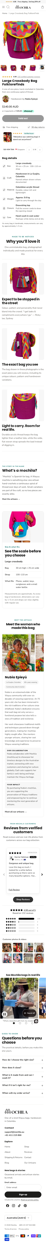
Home (4, 13)
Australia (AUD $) (16, 1217)
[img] (15, 853)
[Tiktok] (19, 1206)
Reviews (28, 1152)
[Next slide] (42, 874)
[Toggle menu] (3, 7)
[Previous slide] (4, 874)
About (7, 1152)
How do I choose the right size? (18, 1059)
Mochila (14, 1225)
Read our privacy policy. (30, 1200)
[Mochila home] (16, 1111)
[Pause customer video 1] (4, 1014)
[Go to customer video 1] (14, 1023)
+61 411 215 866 (13, 1135)
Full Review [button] (14, 889)
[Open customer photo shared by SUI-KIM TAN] (7, 137)
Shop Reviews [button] (23, 899)
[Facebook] (7, 1206)
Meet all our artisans (16, 811)
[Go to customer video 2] (20, 1023)
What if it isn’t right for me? (16, 1085)
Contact (27, 1157)
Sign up (23, 1194)
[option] (23, 39)
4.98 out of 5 (30, 910)
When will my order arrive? (16, 1093)
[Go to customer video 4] (32, 1023)
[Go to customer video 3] (26, 1023)
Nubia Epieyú (31, 99)
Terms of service (11, 1229)
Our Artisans (30, 1162)
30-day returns (37, 127)
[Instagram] (13, 1206)
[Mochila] (23, 7)
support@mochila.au (14, 1132)
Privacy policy (24, 1229)
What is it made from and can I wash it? (17, 1076)
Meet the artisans (11, 499)
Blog (7, 1162)
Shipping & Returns (13, 1157)
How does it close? (11, 1067)
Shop (26, 1146)
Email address (10, 1182)
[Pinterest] (25, 1206)
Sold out (23, 118)
